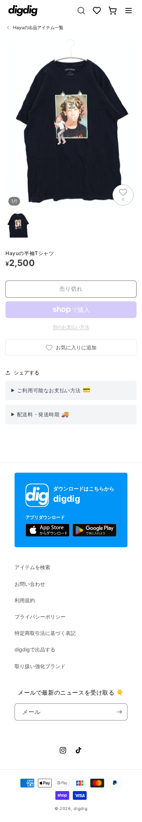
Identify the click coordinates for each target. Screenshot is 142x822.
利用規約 (25, 600)
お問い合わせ (30, 584)
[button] (129, 11)
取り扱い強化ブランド (40, 666)
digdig (80, 808)
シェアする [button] (26, 372)
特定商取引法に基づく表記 (45, 633)
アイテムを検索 (32, 567)
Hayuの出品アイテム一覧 (38, 27)
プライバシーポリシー (40, 616)
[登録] (119, 711)
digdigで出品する (35, 649)
